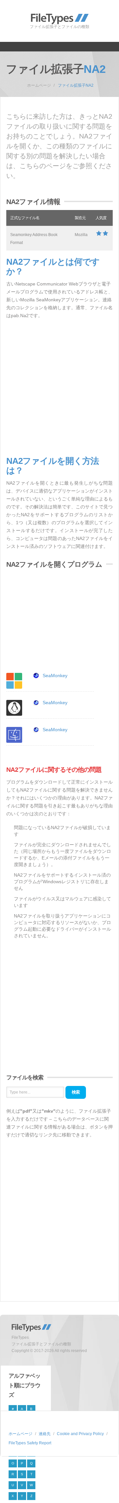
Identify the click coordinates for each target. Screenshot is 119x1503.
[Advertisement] (59, 388)
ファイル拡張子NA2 (76, 85)
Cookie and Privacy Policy (80, 1433)
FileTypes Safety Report (30, 1443)
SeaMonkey (55, 675)
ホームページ (39, 85)
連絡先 (45, 1433)
